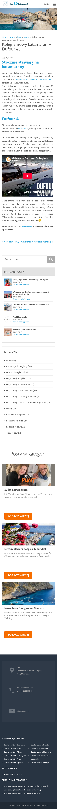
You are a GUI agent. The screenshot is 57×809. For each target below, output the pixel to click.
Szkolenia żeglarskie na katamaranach (34, 79)
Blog (19, 37)
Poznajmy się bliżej (14, 420)
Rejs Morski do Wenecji (12, 774)
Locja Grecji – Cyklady (16, 378)
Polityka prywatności (16, 805)
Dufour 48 (23, 128)
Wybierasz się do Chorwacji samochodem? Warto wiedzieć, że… (31, 293)
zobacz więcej (18, 516)
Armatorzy (11, 360)
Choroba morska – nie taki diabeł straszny (31, 304)
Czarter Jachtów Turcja (12, 759)
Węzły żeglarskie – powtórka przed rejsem (31, 279)
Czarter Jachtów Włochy (13, 752)
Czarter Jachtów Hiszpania (41, 752)
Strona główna (8, 37)
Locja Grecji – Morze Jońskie (19, 390)
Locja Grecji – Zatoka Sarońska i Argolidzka (26, 402)
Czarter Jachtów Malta (39, 748)
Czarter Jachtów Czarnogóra (15, 755)
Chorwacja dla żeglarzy (21, 299)
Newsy (26, 37)
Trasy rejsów (12, 432)
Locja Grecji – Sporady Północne (21, 396)
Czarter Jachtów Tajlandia (13, 763)
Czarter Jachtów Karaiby (40, 745)
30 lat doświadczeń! (16, 490)
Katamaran (27, 226)
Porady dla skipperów (21, 284)
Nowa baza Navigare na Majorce (24, 608)
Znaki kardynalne (20, 317)
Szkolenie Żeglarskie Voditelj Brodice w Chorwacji (22, 790)
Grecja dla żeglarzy (15, 372)
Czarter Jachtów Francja (40, 763)
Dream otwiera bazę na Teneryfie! (25, 549)
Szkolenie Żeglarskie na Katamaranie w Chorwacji (22, 793)
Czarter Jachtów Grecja (12, 748)
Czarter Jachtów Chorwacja (14, 745)
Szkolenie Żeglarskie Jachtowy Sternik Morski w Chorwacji (26, 786)
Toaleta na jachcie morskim (24, 329)
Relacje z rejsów (13, 426)
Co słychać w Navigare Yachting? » (37, 241)
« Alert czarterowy (10, 241)
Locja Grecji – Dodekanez (18, 384)
